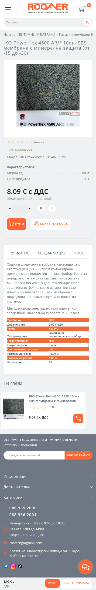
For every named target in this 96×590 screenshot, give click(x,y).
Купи (52, 583)
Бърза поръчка (76, 583)
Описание (20, 253)
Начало (9, 34)
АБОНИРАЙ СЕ (78, 455)
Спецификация (51, 253)
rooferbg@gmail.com (26, 543)
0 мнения (36, 142)
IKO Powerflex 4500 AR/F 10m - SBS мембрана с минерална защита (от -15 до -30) (54, 401)
